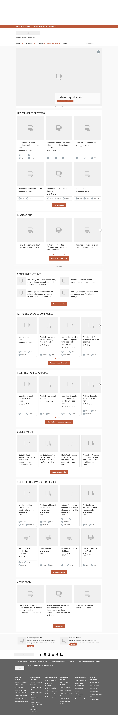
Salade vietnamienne (21, 695)
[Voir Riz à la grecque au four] (27, 325)
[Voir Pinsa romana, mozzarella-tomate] (59, 174)
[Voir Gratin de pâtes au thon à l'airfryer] (91, 537)
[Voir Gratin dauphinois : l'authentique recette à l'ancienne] (27, 493)
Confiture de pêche (50, 688)
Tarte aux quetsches (80, 699)
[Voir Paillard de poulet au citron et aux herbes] (91, 384)
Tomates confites (65, 687)
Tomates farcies (64, 698)
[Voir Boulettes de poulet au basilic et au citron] (27, 384)
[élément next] (100, 237)
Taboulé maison (94, 682)
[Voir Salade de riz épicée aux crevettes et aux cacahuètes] (91, 325)
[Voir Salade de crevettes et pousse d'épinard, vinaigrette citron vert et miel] (70, 325)
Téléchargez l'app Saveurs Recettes (26, 26)
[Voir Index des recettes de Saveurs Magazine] (87, 594)
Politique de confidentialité (58, 662)
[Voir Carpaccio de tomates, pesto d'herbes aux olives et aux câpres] (59, 128)
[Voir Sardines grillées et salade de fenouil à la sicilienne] (48, 493)
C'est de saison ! (80, 677)
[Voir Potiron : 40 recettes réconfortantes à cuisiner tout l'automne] (59, 230)
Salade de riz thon (95, 699)
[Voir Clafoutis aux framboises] (87, 128)
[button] (59, 205)
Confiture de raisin (50, 694)
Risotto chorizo (79, 688)
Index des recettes (42, 26)
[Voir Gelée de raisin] (87, 174)
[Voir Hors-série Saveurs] (64, 640)
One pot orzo (19, 687)
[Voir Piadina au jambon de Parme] (30, 174)
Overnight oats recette (21, 701)
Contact (72, 662)
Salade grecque (94, 691)
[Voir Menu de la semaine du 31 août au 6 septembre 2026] (30, 230)
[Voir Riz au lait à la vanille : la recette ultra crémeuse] (27, 537)
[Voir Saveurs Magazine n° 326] (22, 640)
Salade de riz (93, 688)
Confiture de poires (50, 697)
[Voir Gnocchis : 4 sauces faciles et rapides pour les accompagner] (64, 281)
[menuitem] (19, 43)
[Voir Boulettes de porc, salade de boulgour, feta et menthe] (48, 325)
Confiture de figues (50, 680)
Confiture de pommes (51, 691)
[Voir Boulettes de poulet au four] (48, 384)
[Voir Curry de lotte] (48, 537)
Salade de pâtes (94, 685)
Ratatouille (78, 691)
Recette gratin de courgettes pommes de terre (36, 704)
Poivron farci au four (81, 680)
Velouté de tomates (65, 690)
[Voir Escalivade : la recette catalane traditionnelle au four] (30, 128)
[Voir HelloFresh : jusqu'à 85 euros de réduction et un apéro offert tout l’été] (69, 443)
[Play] (98, 52)
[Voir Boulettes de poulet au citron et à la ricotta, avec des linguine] (70, 384)
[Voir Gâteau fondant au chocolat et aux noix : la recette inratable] (69, 493)
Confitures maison (51, 677)
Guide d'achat (53, 26)
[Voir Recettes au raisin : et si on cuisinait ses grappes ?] (87, 230)
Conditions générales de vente (38, 662)
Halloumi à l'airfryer (20, 698)
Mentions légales (22, 662)
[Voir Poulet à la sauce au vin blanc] (69, 537)
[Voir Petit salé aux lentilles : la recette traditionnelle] (91, 493)
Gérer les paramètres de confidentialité (89, 662)
